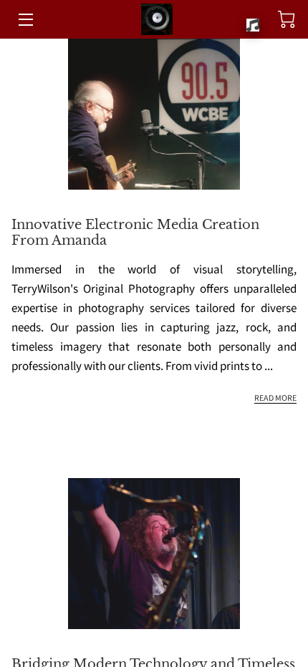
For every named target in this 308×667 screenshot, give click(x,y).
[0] (286, 19)
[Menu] (25, 19)
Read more (275, 398)
